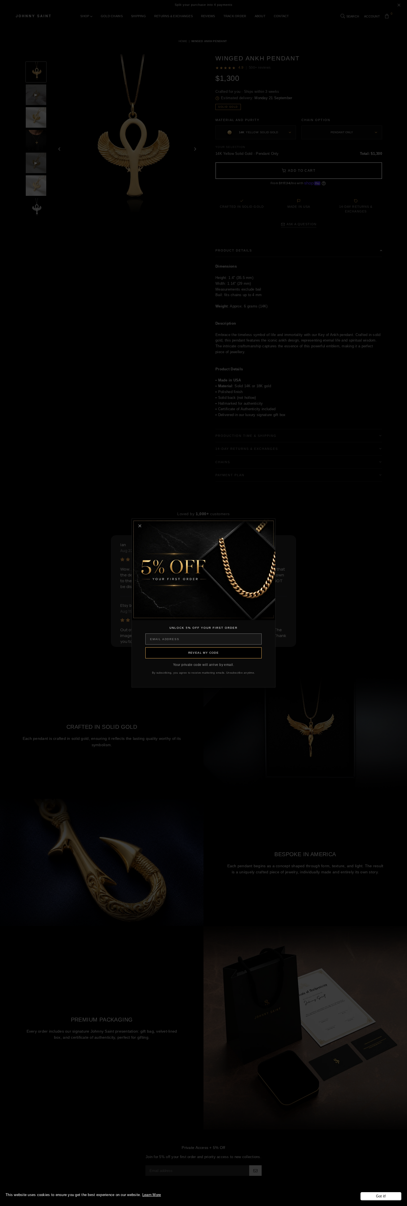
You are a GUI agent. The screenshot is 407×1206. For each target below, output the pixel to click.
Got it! (381, 1196)
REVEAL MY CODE (203, 652)
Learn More (151, 1195)
